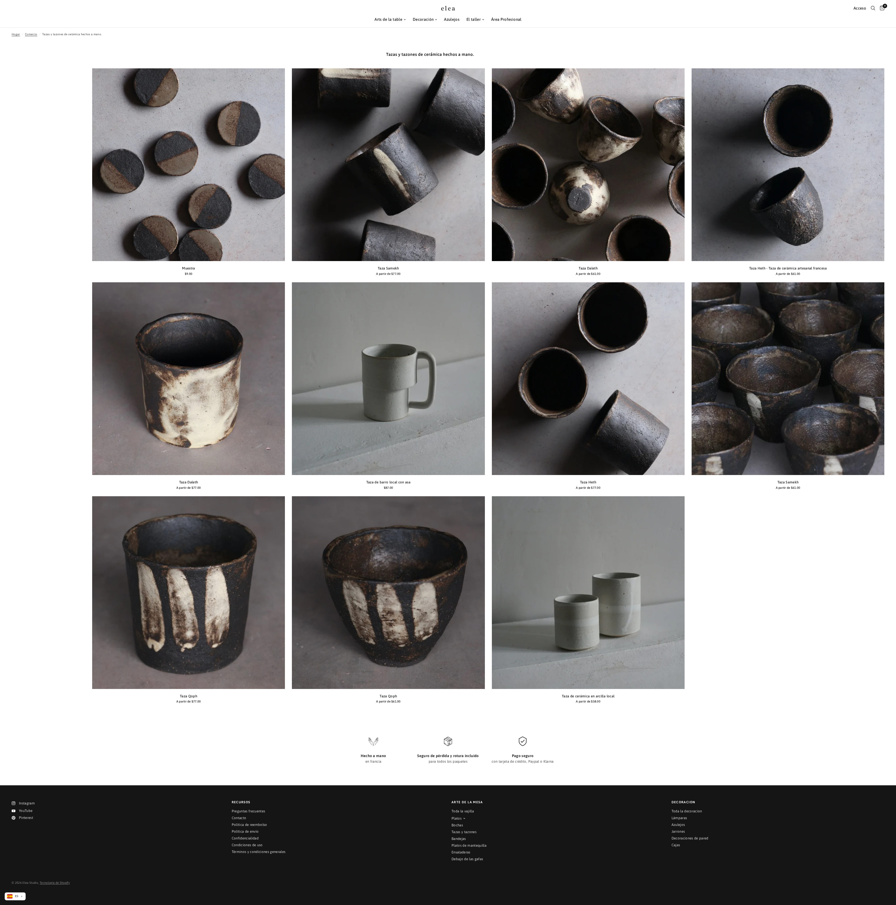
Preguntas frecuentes (248, 811)
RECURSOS (241, 802)
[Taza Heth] (588, 378)
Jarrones (678, 831)
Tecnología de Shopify (55, 882)
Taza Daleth (588, 268)
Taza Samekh (388, 268)
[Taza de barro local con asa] (388, 378)
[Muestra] (188, 164)
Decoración (423, 19)
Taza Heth (588, 482)
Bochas (457, 825)
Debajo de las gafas (467, 859)
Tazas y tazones (464, 832)
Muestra (188, 268)
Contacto (239, 818)
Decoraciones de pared (690, 838)
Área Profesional (506, 19)
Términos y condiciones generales (259, 852)
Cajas (676, 845)
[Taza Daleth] (588, 164)
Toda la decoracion (687, 811)
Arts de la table (388, 19)
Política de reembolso (249, 825)
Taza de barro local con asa (388, 482)
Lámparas (679, 818)
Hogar (16, 34)
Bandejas (459, 839)
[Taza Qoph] (188, 592)
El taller (473, 19)
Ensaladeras (461, 852)
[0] (881, 8)
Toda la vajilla (463, 811)
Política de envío (245, 831)
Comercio (31, 34)
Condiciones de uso (247, 845)
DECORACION (683, 802)
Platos (457, 818)
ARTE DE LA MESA (467, 802)
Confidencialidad (245, 838)
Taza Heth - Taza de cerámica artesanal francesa (788, 268)
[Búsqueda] (873, 8)
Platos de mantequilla (469, 845)
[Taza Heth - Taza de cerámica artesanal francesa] (788, 164)
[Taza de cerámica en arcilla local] (588, 592)
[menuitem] (390, 19)
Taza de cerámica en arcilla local (588, 696)
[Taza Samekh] (388, 164)
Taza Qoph (188, 696)
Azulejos (451, 19)
